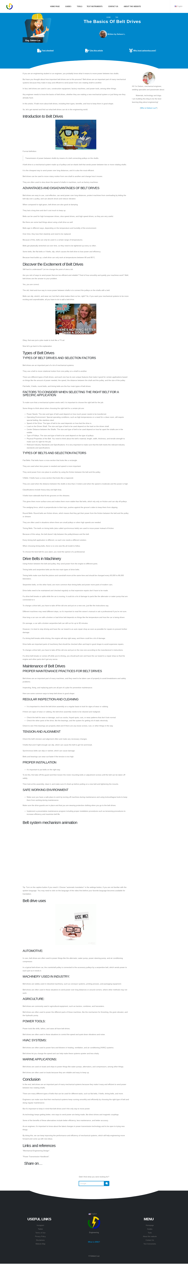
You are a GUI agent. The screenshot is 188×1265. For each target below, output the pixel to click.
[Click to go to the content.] (94, 66)
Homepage (150, 1225)
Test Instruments (94, 6)
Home (108, 17)
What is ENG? (94, 1242)
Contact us (113, 6)
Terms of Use (40, 1233)
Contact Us (150, 1240)
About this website (132, 6)
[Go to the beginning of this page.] (94, 1192)
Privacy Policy (40, 1236)
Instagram (40, 1225)
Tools (79, 6)
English (179, 6)
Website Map (40, 1244)
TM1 (116, 17)
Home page (55, 6)
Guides (68, 6)
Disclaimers (40, 1240)
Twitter (40, 1229)
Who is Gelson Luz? (149, 108)
